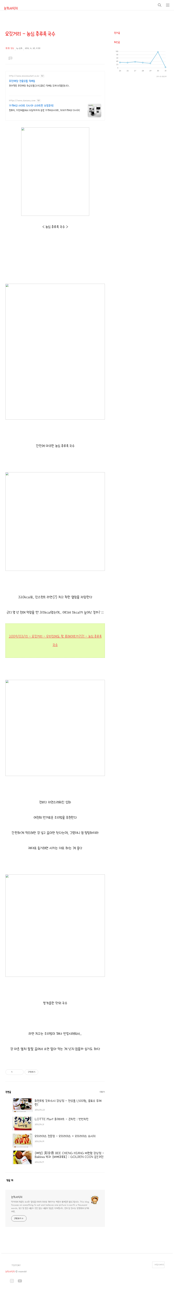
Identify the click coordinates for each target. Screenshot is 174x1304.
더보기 (102, 1091)
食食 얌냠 (9, 48)
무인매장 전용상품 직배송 (22, 81)
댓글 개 (9, 1180)
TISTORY (16, 1265)
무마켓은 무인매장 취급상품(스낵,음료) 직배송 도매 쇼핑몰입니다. (39, 85)
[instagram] (12, 1281)
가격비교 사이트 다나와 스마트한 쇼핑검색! (31, 105)
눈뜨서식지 (11, 8)
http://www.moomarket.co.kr (24, 76)
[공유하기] (15, 1072)
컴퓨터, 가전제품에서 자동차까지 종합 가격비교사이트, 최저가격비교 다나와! (44, 110)
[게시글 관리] (20, 1072)
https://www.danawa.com (22, 100)
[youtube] (20, 1281)
